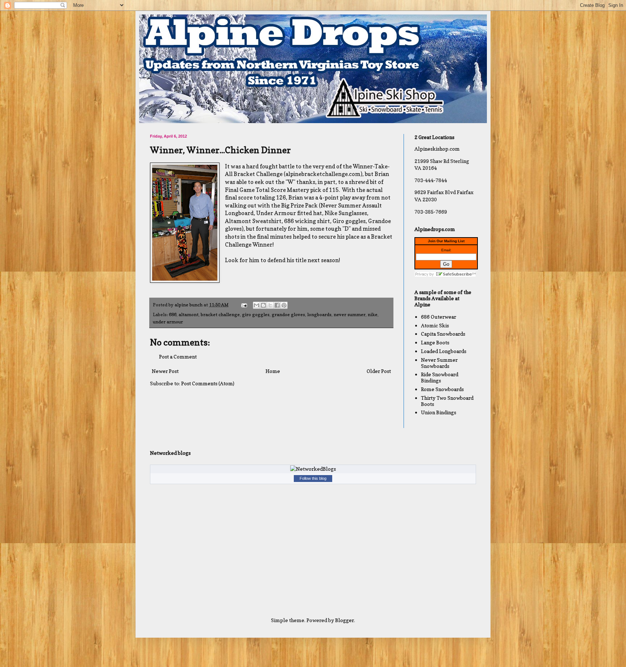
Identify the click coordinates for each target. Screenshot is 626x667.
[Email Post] (244, 304)
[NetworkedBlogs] (313, 469)
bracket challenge (220, 314)
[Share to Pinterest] (284, 305)
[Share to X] (270, 305)
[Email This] (256, 305)
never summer (350, 314)
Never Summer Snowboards (439, 363)
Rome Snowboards (442, 389)
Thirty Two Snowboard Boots (447, 401)
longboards (319, 314)
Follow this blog (313, 478)
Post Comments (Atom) (207, 383)
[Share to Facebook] (277, 305)
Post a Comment (178, 356)
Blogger (344, 620)
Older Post (379, 371)
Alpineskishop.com (437, 149)
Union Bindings (438, 412)
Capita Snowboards (443, 334)
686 (172, 314)
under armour (168, 321)
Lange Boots (435, 342)
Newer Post (165, 371)
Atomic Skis (435, 325)
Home (273, 371)
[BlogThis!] (263, 305)
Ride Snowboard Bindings (439, 377)
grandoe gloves (288, 314)
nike (372, 314)
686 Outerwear (438, 317)
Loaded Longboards (443, 351)
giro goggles (256, 314)
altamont (189, 314)
